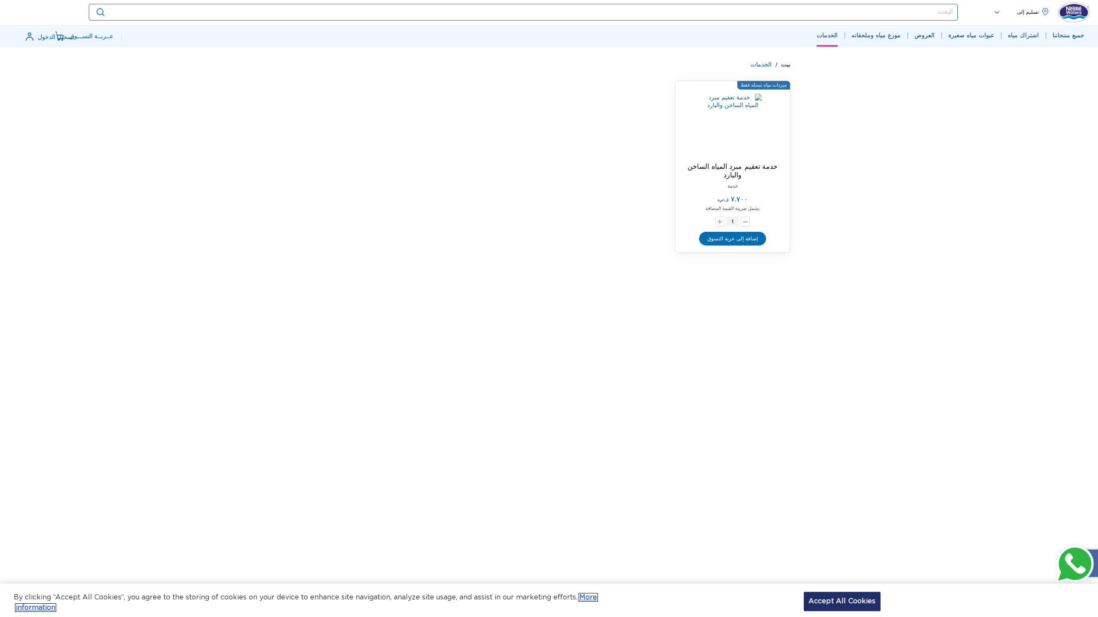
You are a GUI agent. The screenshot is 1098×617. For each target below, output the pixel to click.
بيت (784, 65)
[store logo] (1073, 13)
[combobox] (523, 12)
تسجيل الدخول (56, 37)
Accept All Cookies (842, 601)
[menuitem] (1068, 36)
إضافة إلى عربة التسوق (732, 238)
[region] (549, 600)
